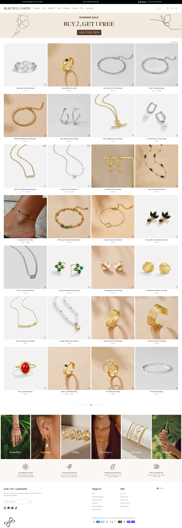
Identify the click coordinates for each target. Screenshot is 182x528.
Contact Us (95, 503)
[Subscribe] (30, 502)
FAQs (93, 493)
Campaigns (90, 8)
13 (94, 405)
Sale (81, 8)
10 (84, 405)
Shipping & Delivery (98, 497)
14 (97, 405)
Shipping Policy (124, 506)
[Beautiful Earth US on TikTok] (16, 508)
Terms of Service (125, 503)
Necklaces (66, 8)
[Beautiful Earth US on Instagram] (5, 508)
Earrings (75, 8)
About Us (123, 493)
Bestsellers (51, 8)
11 (87, 405)
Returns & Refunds (97, 506)
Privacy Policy (124, 500)
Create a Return (96, 509)
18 (102, 405)
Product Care (124, 497)
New (44, 8)
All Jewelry (36, 8)
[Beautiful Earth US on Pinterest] (12, 508)
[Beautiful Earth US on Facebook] (8, 508)
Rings (59, 8)
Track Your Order (97, 500)
